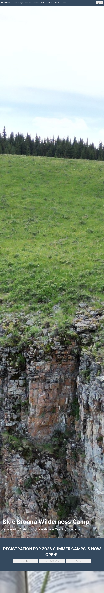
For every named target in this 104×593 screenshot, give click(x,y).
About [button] (57, 3)
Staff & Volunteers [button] (47, 3)
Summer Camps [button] (18, 3)
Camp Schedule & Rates (52, 561)
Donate (64, 3)
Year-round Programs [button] (32, 3)
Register (99, 3)
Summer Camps (25, 561)
